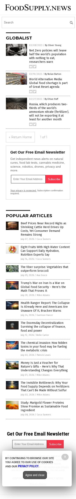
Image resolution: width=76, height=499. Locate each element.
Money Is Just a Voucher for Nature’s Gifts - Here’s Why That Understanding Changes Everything (44, 366)
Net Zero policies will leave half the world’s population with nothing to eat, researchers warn (47, 56)
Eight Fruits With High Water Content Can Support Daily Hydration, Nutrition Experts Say (45, 250)
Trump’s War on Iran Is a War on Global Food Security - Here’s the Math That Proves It (43, 286)
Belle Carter (42, 335)
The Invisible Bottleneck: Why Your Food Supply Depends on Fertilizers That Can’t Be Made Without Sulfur (45, 386)
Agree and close (35, 475)
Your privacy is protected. (23, 190)
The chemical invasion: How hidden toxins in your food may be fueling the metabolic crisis (44, 346)
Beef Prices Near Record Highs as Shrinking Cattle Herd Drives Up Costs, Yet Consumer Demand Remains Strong (43, 229)
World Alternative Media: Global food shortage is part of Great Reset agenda (48, 83)
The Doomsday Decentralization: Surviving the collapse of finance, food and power (43, 326)
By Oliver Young (53, 45)
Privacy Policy (28, 466)
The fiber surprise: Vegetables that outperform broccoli (44, 269)
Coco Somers (44, 239)
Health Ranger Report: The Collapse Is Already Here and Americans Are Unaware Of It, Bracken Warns (45, 306)
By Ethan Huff (51, 99)
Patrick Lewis (43, 355)
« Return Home (20, 137)
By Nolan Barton (53, 74)
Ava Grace (42, 275)
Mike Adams (43, 295)
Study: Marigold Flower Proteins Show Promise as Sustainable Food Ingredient (44, 406)
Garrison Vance (45, 315)
